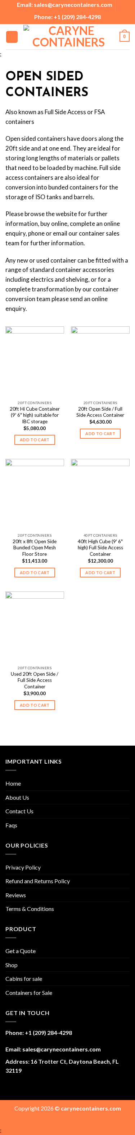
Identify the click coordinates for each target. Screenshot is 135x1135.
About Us (17, 797)
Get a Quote (20, 950)
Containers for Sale (28, 992)
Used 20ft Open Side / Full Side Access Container (34, 680)
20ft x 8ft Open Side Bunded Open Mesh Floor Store (35, 548)
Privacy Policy (23, 867)
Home (13, 783)
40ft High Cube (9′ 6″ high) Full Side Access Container (100, 548)
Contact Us (19, 811)
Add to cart (35, 439)
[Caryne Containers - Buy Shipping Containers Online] (68, 37)
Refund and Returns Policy (37, 880)
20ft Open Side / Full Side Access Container (100, 412)
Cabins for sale (23, 978)
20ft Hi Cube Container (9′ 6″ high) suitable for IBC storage (35, 415)
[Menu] (12, 37)
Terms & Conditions (29, 908)
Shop (11, 964)
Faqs (11, 825)
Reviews (15, 895)
